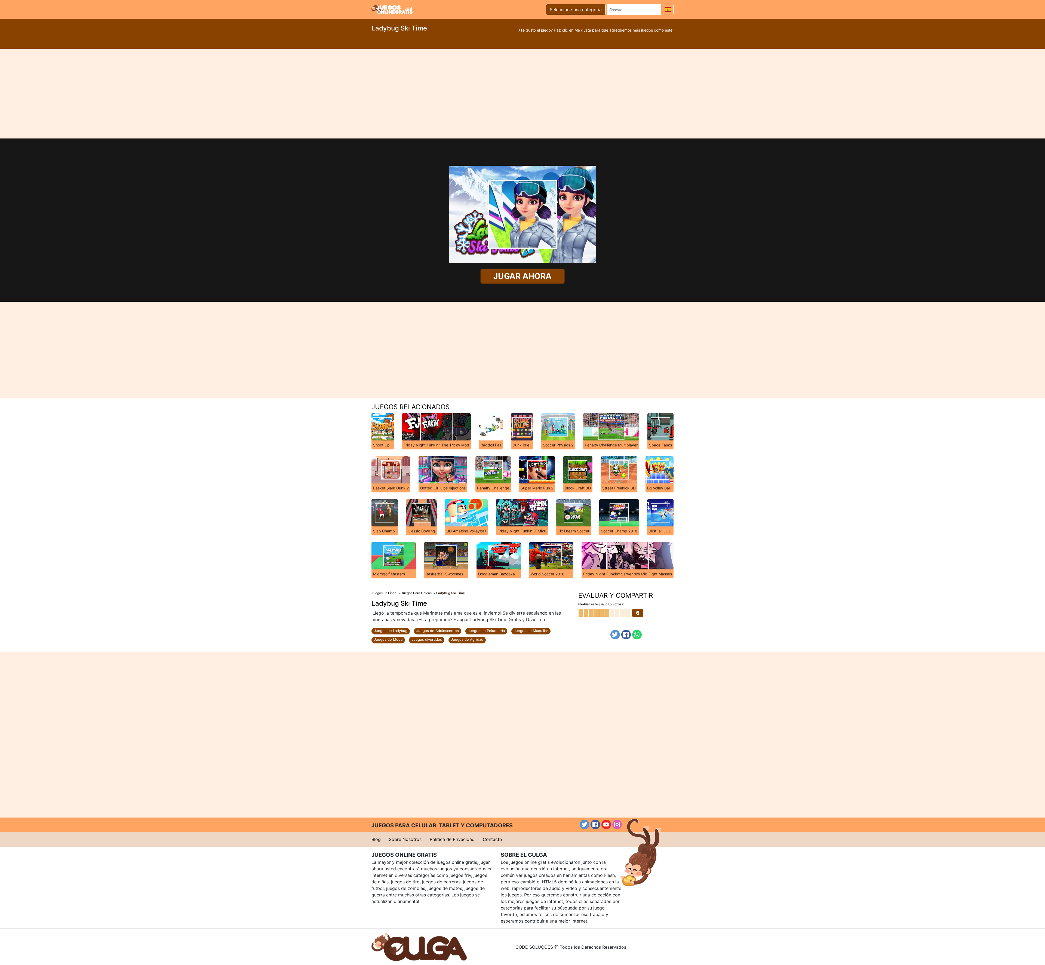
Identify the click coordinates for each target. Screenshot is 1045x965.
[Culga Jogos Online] (419, 946)
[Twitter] (615, 634)
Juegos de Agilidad (467, 639)
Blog (376, 839)
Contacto (492, 839)
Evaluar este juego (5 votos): (601, 604)
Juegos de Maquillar (531, 630)
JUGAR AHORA (522, 276)
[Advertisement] (522, 94)
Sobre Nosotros (405, 839)
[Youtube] (606, 824)
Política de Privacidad (452, 839)
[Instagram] (617, 824)
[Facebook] (626, 634)
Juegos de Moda (388, 639)
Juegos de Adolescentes (437, 630)
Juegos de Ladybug (390, 630)
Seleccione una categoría (576, 9)
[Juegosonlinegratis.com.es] (392, 8)
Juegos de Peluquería (486, 630)
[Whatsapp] (637, 634)
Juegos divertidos (426, 639)
